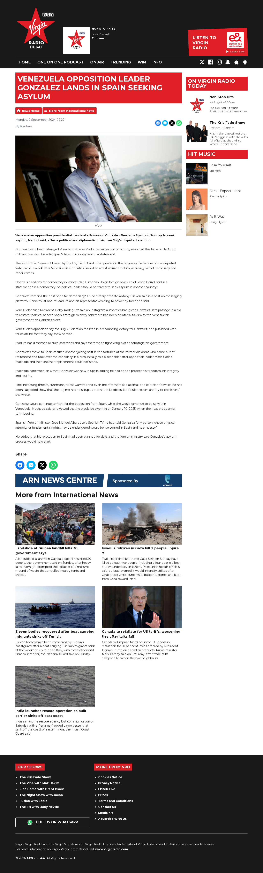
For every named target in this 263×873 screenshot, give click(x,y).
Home (25, 62)
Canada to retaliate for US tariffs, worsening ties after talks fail (141, 634)
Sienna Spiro (218, 196)
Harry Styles (217, 222)
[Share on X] (172, 123)
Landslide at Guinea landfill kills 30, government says (46, 550)
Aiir (42, 858)
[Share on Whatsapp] (179, 123)
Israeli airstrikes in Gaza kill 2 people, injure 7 (140, 550)
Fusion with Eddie (33, 801)
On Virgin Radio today (211, 83)
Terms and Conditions (115, 801)
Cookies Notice (110, 777)
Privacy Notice (109, 783)
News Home (31, 110)
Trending (121, 62)
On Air (97, 62)
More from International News (72, 110)
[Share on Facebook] (158, 123)
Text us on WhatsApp (56, 822)
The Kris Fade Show (35, 777)
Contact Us (107, 807)
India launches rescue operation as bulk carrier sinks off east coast (50, 713)
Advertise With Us (112, 819)
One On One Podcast (60, 62)
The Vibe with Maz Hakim (39, 783)
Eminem (215, 170)
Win (142, 62)
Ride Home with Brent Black (42, 789)
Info (157, 62)
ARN (30, 858)
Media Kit (105, 813)
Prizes (103, 795)
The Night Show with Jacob (41, 795)
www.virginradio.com (111, 849)
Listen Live (106, 789)
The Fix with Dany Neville (39, 807)
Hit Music (201, 154)
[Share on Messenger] (165, 123)
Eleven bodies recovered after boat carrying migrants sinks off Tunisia (55, 634)
